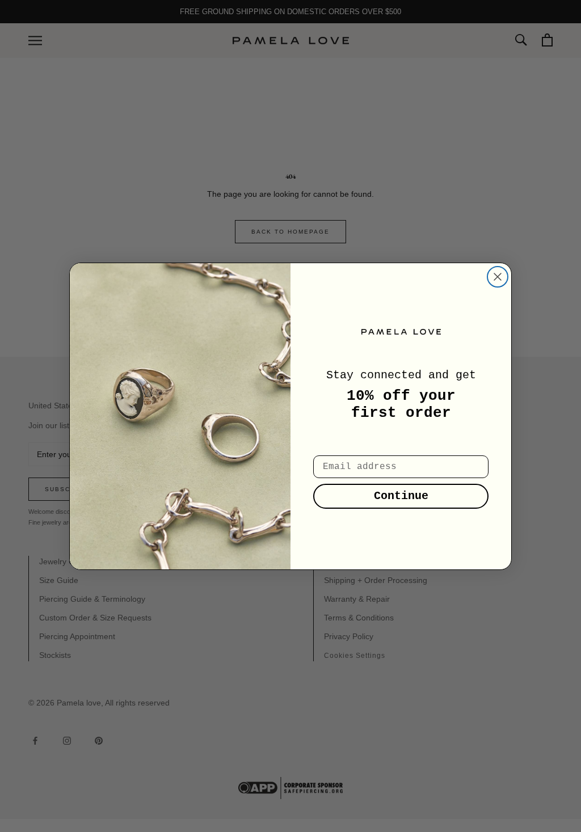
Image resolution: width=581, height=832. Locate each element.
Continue (401, 495)
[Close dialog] (497, 276)
